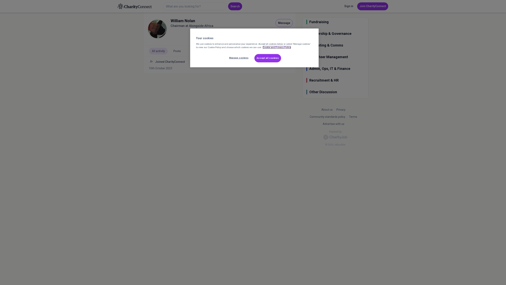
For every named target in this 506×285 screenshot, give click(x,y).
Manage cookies (238, 57)
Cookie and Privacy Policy (277, 47)
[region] (254, 47)
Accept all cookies (268, 58)
